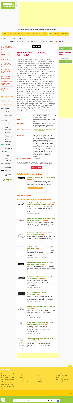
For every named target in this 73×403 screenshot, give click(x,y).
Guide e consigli (54, 34)
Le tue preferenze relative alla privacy (43, 401)
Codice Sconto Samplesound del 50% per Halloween (40, 177)
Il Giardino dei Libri (8, 175)
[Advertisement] (46, 14)
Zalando (7, 155)
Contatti (39, 379)
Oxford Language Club (8, 140)
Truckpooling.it (8, 148)
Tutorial (41, 34)
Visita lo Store (36, 167)
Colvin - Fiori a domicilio (8, 116)
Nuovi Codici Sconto (18, 34)
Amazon (7, 108)
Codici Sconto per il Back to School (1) (6, 77)
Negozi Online (11, 38)
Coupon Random (23, 375)
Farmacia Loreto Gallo (8, 128)
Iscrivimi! (65, 61)
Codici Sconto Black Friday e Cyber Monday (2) (6, 47)
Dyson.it (7, 124)
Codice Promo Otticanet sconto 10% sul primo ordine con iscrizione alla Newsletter (41, 219)
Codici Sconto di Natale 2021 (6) (5, 53)
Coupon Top (22, 377)
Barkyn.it (7, 112)
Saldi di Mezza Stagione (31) (4, 89)
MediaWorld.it (8, 136)
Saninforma (8, 144)
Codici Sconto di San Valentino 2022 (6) (6, 58)
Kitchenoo (7, 163)
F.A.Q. (46, 34)
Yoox (6, 151)
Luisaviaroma (8, 132)
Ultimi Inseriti (22, 379)
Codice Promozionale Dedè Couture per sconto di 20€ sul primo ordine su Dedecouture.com (41, 204)
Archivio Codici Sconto (24, 381)
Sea (71, 393)
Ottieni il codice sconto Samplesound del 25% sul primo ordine (44, 129)
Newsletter (40, 381)
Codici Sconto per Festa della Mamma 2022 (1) (6, 71)
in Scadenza (28, 34)
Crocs (6, 120)
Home (3, 38)
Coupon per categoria (24, 373)
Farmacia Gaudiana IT (8, 159)
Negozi (35, 34)
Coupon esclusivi (6, 34)
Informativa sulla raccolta (21, 401)
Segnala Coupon (64, 34)
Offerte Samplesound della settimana (43, 133)
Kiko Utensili (8, 167)
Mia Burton (7, 170)
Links (39, 373)
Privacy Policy (59, 381)
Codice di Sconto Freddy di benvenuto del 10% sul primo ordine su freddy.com (40, 263)
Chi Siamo (40, 375)
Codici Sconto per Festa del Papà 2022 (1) (6, 64)
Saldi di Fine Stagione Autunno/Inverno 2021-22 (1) (6, 83)
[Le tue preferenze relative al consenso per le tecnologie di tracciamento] (3, 400)
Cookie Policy (66, 381)
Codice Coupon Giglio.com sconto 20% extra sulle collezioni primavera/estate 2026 (40, 323)
